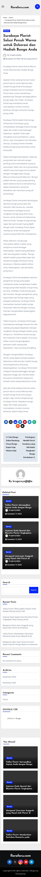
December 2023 (9, 677)
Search (6, 582)
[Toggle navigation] (3, 6)
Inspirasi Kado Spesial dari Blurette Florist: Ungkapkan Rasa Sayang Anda (18, 533)
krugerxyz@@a (15, 55)
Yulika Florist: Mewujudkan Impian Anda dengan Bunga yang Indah (18, 507)
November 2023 (9, 683)
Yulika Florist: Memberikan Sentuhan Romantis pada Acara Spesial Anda (18, 837)
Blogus (33, 870)
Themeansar (20, 874)
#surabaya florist (30, 59)
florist (6, 31)
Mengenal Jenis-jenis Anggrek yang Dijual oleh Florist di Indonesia (19, 558)
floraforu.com (20, 7)
